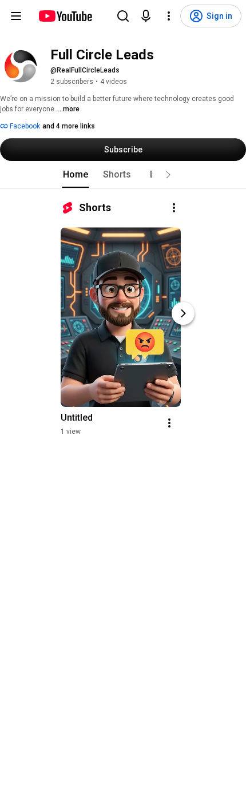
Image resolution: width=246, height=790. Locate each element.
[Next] (183, 313)
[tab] (75, 174)
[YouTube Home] (65, 16)
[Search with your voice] (145, 16)
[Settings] (169, 16)
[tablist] (123, 174)
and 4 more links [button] (68, 126)
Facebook (24, 126)
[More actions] (173, 207)
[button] (168, 174)
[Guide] (16, 16)
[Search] (123, 16)
